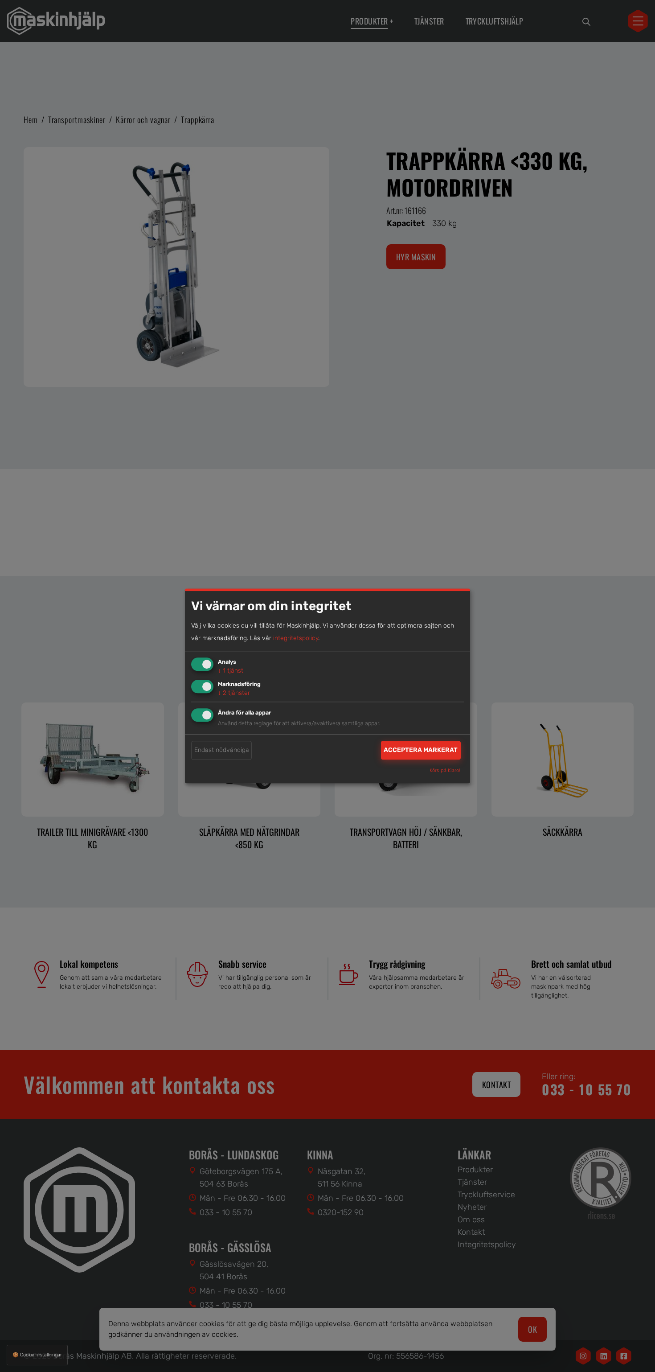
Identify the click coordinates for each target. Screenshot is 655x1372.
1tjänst (230, 670)
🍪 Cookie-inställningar (37, 1355)
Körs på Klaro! (445, 771)
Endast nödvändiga (221, 750)
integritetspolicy (295, 638)
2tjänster (234, 693)
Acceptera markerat (421, 750)
